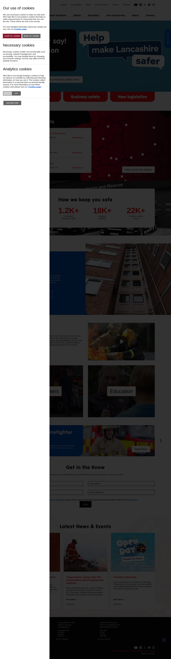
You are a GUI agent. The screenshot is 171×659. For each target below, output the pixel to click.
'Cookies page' (34, 87)
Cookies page (20, 29)
